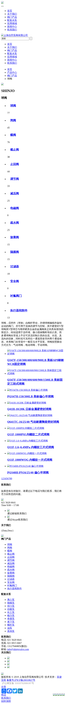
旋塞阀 (14, 237)
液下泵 (11, 621)
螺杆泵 (11, 625)
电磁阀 (14, 208)
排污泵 (11, 606)
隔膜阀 (14, 251)
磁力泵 (11, 615)
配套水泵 (12, 20)
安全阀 (14, 281)
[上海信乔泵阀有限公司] (2, 3)
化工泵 (11, 612)
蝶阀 (13, 134)
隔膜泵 (11, 602)
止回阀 (14, 164)
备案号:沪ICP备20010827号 (21, 680)
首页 (9, 10)
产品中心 (12, 72)
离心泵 (11, 599)
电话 (3, 694)
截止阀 (14, 149)
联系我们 (12, 29)
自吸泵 (11, 609)
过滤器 (14, 266)
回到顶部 (6, 701)
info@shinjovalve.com (18, 649)
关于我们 (12, 14)
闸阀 (13, 120)
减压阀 (14, 193)
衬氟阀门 (16, 295)
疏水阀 (14, 222)
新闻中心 (12, 26)
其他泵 (11, 631)
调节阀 (14, 178)
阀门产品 (12, 17)
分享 (3, 687)
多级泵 (11, 618)
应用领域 (12, 23)
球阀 (13, 105)
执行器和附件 (19, 310)
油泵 (9, 628)
